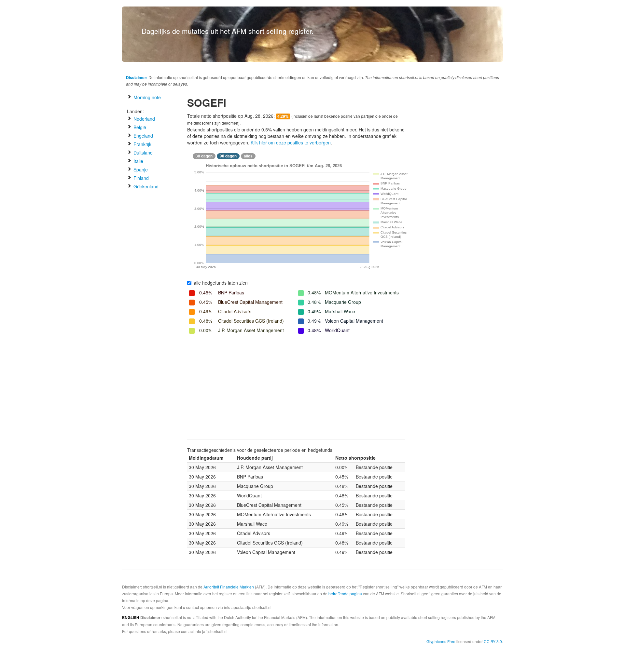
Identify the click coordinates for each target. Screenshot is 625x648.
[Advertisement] (296, 387)
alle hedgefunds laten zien (221, 282)
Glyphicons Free (440, 641)
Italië (137, 161)
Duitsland (142, 152)
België (139, 127)
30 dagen (204, 156)
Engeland (142, 135)
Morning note (146, 97)
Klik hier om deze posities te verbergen (291, 142)
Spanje (140, 169)
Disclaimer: (136, 77)
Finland (140, 178)
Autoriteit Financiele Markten (228, 586)
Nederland (143, 118)
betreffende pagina (345, 593)
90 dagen (228, 156)
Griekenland (145, 186)
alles (248, 156)
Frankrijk (141, 144)
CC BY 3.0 (493, 641)
